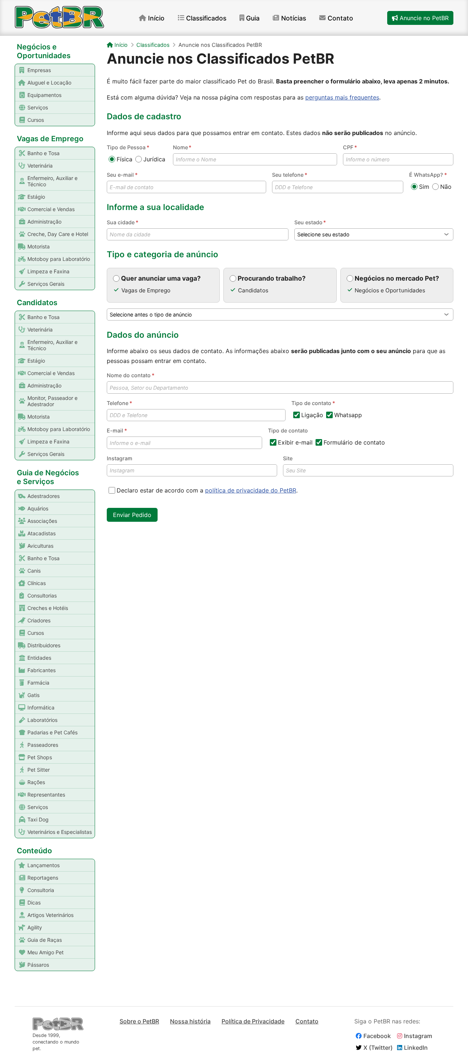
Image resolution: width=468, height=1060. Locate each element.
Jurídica (154, 159)
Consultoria (40, 890)
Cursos (35, 120)
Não (446, 186)
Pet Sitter (38, 770)
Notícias (293, 18)
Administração (44, 221)
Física (124, 159)
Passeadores (42, 745)
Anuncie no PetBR (423, 18)
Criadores (38, 620)
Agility (34, 927)
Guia (253, 18)
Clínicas (36, 583)
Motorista (38, 246)
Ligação (312, 415)
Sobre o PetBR (139, 1021)
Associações (42, 521)
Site (287, 458)
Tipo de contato (288, 430)
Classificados (206, 18)
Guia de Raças (44, 940)
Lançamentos (43, 865)
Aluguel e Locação (49, 82)
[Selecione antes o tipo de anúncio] (280, 314)
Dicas (34, 902)
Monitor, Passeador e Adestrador (52, 401)
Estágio (36, 197)
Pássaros (38, 965)
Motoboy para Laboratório (58, 259)
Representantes (46, 794)
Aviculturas (40, 546)
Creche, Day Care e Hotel (57, 234)
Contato (340, 18)
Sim (424, 186)
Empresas (39, 70)
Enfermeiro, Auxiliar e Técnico (52, 181)
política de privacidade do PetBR (250, 490)
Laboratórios (42, 720)
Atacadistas (41, 533)
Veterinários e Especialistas (59, 832)
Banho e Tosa (43, 153)
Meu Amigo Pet (45, 952)
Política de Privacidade (253, 1021)
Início (156, 18)
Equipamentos (44, 95)
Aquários (37, 508)
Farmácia (38, 682)
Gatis (33, 695)
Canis (34, 571)
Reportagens (42, 877)
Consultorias (42, 595)
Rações (36, 782)
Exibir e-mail (295, 442)
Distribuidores (43, 645)
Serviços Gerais (45, 284)
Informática (40, 707)
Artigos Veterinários (50, 915)
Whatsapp (348, 415)
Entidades (39, 658)
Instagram (119, 458)
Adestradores (43, 496)
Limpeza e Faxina (48, 271)
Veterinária (40, 165)
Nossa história (190, 1021)
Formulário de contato (354, 442)
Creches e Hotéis (47, 608)
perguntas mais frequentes (342, 97)
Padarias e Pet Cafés (52, 732)
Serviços (37, 107)
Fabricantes (41, 670)
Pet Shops (39, 757)
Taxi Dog (38, 819)
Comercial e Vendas (51, 209)
